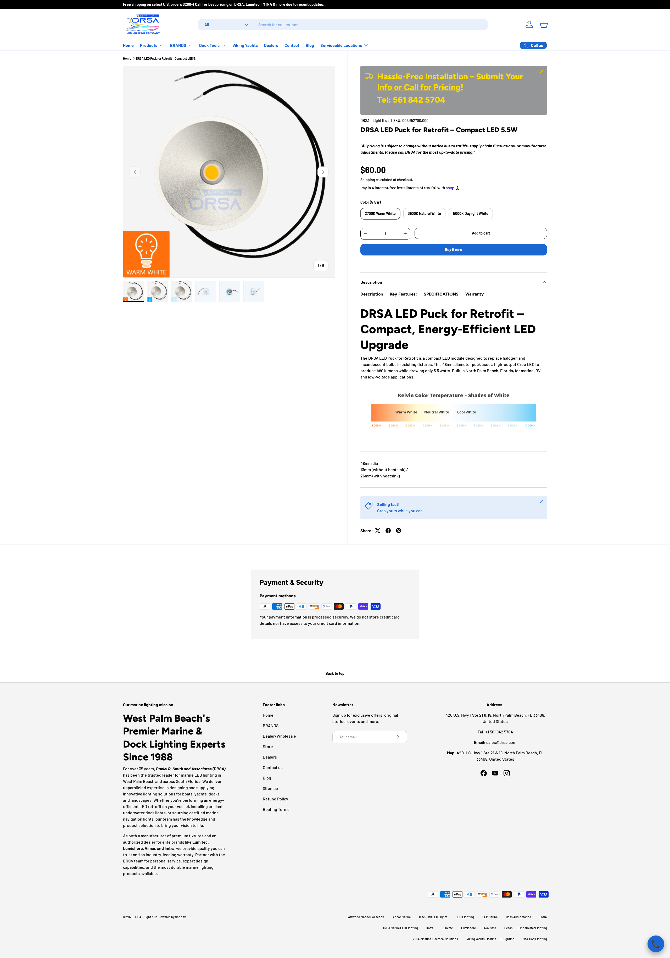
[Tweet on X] (377, 530)
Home (128, 45)
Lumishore (468, 928)
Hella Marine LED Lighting (400, 928)
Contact (291, 45)
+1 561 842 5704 (499, 731)
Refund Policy (275, 798)
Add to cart (481, 233)
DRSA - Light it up (374, 120)
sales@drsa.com (501, 742)
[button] (544, 24)
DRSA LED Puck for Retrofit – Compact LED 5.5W (167, 58)
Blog (310, 45)
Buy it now (453, 249)
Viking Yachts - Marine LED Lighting (490, 939)
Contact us (273, 767)
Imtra (429, 928)
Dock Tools (209, 45)
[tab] (371, 295)
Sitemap (270, 788)
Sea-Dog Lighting (535, 939)
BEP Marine (490, 917)
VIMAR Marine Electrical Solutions (435, 939)
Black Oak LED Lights (433, 917)
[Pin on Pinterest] (398, 530)
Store (268, 746)
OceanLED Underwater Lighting (525, 928)
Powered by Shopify (172, 917)
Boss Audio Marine (518, 917)
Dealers (271, 45)
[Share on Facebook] (388, 530)
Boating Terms (276, 809)
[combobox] (343, 24)
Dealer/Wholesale (279, 735)
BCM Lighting (465, 917)
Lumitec (447, 928)
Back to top (335, 673)
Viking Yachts (245, 45)
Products (148, 45)
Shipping (367, 179)
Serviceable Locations (341, 45)
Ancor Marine (402, 917)
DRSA (543, 917)
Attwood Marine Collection (366, 917)
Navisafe (490, 928)
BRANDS (178, 45)
